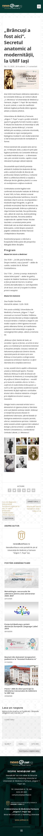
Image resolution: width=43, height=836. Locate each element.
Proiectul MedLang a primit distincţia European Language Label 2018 (21, 626)
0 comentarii (32, 66)
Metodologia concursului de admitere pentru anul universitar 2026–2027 (20, 593)
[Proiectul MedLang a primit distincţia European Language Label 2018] (21, 611)
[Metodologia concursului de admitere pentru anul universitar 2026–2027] (21, 578)
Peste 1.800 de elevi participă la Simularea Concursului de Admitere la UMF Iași (21, 691)
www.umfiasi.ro (21, 820)
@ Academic (21, 66)
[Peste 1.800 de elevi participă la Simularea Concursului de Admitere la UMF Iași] (21, 675)
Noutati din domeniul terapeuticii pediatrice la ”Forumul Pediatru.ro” (21, 658)
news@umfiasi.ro (21, 544)
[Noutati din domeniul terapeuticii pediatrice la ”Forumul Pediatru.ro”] (21, 644)
